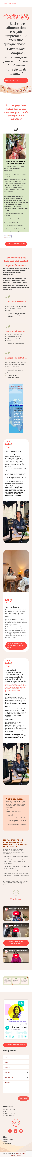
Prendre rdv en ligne (9, 1109)
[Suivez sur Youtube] (15, 1131)
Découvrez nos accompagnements (13, 376)
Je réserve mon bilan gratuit (15, 1045)
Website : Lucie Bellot (16, 1155)
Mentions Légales (20, 1153)
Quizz (4, 1111)
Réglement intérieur (9, 1113)
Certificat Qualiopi (8, 1115)
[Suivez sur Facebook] (10, 1131)
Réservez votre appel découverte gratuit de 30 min (15, 645)
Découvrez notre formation (16, 343)
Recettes (5, 1141)
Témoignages (7, 1143)
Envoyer (23, 1098)
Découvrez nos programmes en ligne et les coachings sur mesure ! (17, 314)
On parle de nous (8, 1139)
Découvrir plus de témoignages (16, 943)
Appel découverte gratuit (16, 80)
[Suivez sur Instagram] (21, 1131)
